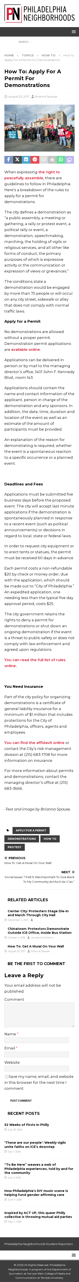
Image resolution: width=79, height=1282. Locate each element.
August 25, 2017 (18, 96)
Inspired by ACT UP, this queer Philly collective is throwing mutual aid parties (38, 1215)
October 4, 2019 (16, 937)
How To (50, 838)
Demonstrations (22, 838)
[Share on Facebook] (8, 160)
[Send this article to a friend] (43, 160)
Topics (28, 55)
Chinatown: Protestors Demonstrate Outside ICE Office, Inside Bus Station (40, 931)
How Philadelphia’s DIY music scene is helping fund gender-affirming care (36, 1193)
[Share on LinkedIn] (26, 160)
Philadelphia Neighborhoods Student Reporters (38, 1244)
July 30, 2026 (15, 1129)
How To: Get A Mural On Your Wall (36, 946)
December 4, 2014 (18, 919)
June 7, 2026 (15, 1199)
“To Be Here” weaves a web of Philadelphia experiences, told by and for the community (38, 1169)
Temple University (52, 1277)
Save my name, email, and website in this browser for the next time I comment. (39, 1082)
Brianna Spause (46, 96)
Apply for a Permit (31, 830)
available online (25, 349)
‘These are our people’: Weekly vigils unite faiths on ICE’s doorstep (35, 1145)
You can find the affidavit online (34, 742)
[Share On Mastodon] (69, 160)
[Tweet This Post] (17, 160)
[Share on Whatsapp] (61, 160)
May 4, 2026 (15, 1221)
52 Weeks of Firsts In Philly (26, 1125)
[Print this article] (52, 160)
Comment (14, 999)
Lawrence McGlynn (42, 937)
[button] (73, 31)
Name (10, 1034)
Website (12, 1062)
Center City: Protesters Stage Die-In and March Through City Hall (38, 913)
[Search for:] (39, 42)
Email (10, 1048)
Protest (15, 847)
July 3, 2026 (14, 1177)
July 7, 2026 (14, 1151)
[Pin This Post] (35, 160)
